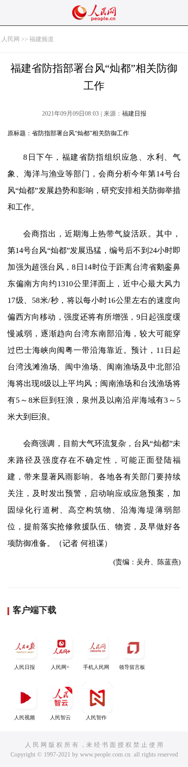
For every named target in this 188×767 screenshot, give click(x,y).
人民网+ (60, 667)
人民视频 (24, 717)
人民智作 (96, 717)
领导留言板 (132, 667)
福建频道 (41, 39)
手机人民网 (96, 667)
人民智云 (60, 717)
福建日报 (134, 113)
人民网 (10, 39)
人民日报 (24, 667)
